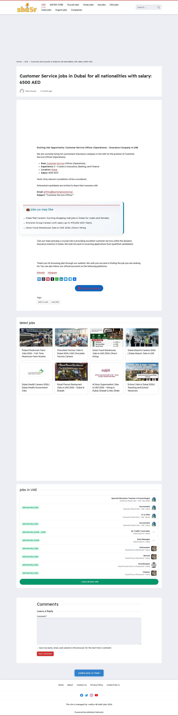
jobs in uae (43, 302)
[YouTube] (96, 695)
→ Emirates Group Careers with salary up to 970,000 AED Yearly (57, 222)
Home (19, 61)
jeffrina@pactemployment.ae (58, 192)
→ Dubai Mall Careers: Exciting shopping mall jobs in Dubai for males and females (66, 218)
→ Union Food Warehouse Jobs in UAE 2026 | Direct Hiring (54, 227)
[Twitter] (86, 695)
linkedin (41, 272)
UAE (26, 61)
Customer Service (56, 163)
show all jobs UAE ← (89, 582)
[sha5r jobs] (26, 7)
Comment (42, 616)
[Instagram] (91, 695)
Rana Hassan (31, 91)
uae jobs (55, 302)
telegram (52, 272)
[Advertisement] (89, 35)
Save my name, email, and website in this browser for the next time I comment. (75, 648)
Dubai (54, 169)
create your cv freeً (89, 673)
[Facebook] (82, 695)
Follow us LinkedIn (91, 288)
